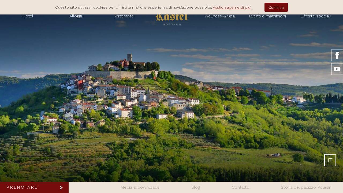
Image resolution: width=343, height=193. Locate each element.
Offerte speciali (315, 15)
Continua (276, 7)
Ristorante (123, 15)
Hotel (27, 15)
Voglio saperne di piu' (232, 7)
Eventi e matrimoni (267, 15)
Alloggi (75, 15)
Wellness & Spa (219, 15)
